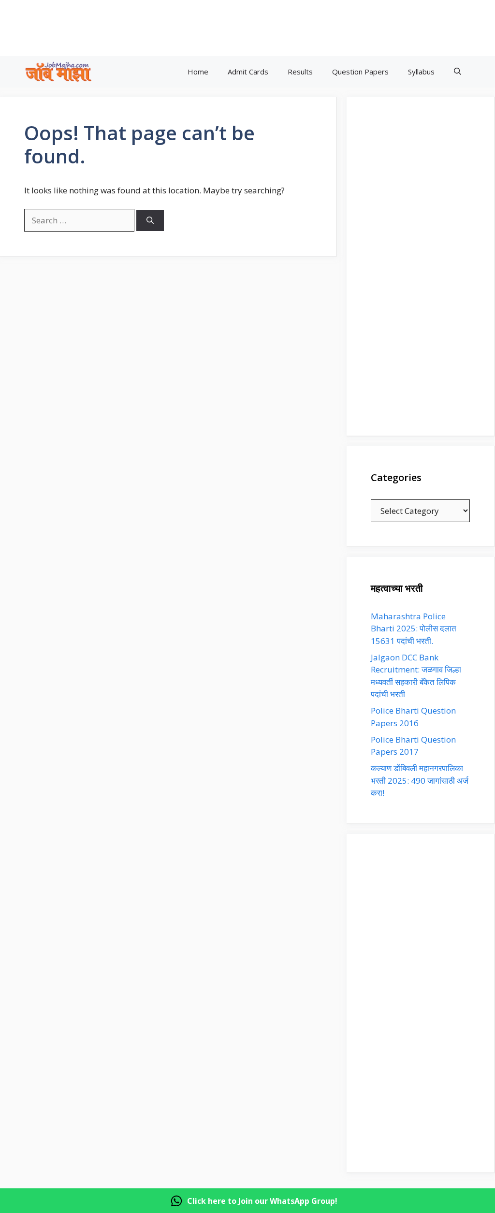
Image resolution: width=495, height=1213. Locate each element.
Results (300, 71)
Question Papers (360, 71)
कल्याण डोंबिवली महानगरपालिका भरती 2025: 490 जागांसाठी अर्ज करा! (419, 780)
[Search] (150, 221)
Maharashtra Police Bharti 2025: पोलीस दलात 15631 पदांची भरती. (413, 628)
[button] (457, 72)
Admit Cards (248, 71)
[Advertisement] (248, 26)
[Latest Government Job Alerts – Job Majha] (58, 72)
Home (198, 71)
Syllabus (421, 71)
